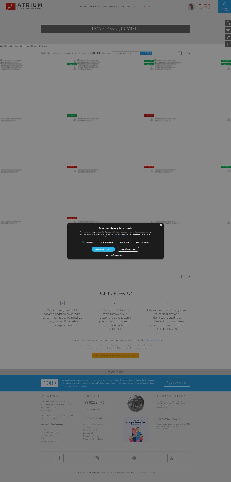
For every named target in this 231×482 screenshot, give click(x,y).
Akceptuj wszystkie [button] (103, 249)
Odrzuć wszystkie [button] (128, 249)
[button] (115, 255)
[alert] (115, 241)
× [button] (161, 225)
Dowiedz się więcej (120, 237)
